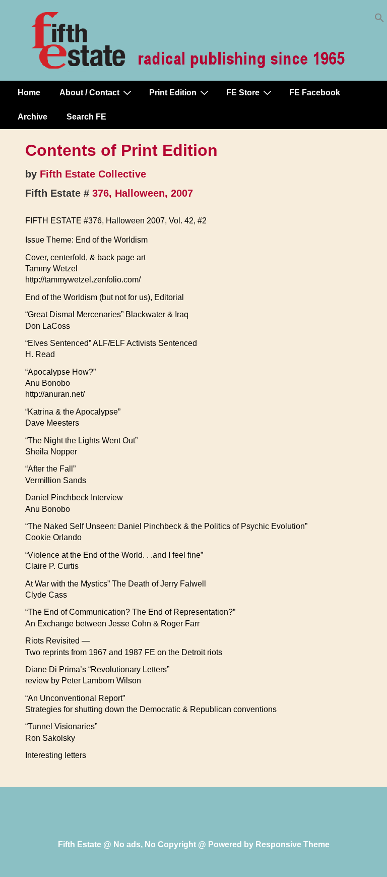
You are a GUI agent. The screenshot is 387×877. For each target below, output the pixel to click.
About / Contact (89, 92)
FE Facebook (314, 92)
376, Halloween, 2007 (142, 193)
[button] (379, 20)
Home (29, 92)
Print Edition (173, 92)
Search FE (86, 116)
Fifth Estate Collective (93, 174)
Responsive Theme (292, 844)
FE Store (243, 92)
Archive (32, 116)
